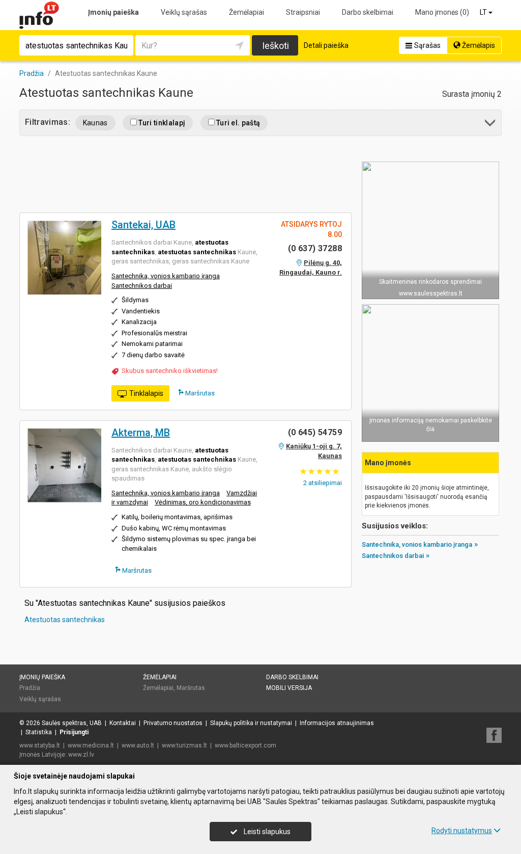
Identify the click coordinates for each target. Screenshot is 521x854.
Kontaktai (122, 723)
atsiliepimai (322, 483)
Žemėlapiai (246, 12)
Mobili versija (289, 687)
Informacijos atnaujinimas (337, 723)
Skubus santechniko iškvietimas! (170, 371)
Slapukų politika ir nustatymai (251, 723)
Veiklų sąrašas (184, 12)
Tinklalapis (146, 393)
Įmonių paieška (113, 12)
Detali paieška (326, 45)
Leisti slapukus (266, 832)
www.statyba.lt (39, 745)
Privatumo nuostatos (172, 723)
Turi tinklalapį (161, 123)
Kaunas (95, 123)
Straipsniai (303, 12)
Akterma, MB (140, 432)
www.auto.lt (138, 745)
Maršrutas (199, 393)
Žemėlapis (477, 45)
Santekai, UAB (143, 225)
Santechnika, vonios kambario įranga (165, 276)
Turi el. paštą (237, 123)
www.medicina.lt (91, 745)
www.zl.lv (81, 754)
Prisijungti (74, 732)
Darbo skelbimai (367, 12)
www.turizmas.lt (184, 745)
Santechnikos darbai (141, 285)
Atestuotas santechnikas (64, 620)
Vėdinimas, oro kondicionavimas (203, 502)
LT (484, 12)
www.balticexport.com (245, 745)
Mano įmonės (442, 12)
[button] (490, 124)
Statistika (38, 732)
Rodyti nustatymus (461, 830)
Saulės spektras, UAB (72, 723)
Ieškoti (275, 45)
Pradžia (29, 687)
